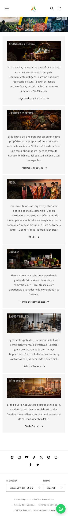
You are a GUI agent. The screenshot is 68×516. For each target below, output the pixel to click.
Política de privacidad (24, 505)
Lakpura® (25, 499)
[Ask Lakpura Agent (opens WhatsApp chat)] (61, 509)
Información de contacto (45, 510)
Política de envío (22, 510)
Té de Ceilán (32, 426)
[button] (7, 8)
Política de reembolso (44, 499)
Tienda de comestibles (32, 301)
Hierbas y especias (32, 167)
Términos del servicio (47, 505)
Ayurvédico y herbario (32, 98)
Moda (32, 237)
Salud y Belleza (32, 366)
